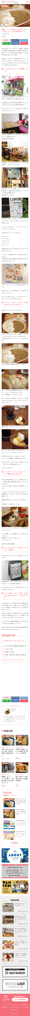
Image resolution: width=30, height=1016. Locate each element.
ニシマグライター (17, 1004)
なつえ (17, 784)
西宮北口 (4, 786)
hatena (16, 43)
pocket (24, 43)
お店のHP (4, 491)
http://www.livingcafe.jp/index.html (15, 660)
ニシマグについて (8, 1004)
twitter (24, 40)
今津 (8, 758)
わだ (2, 784)
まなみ (17, 757)
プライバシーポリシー (16, 1007)
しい (2, 757)
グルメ (3, 758)
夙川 (17, 786)
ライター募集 (25, 1007)
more (15, 842)
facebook (15, 40)
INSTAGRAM (21, 999)
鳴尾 (4, 25)
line (7, 43)
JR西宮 (18, 758)
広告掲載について (6, 1007)
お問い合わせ (15, 1009)
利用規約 (24, 1004)
